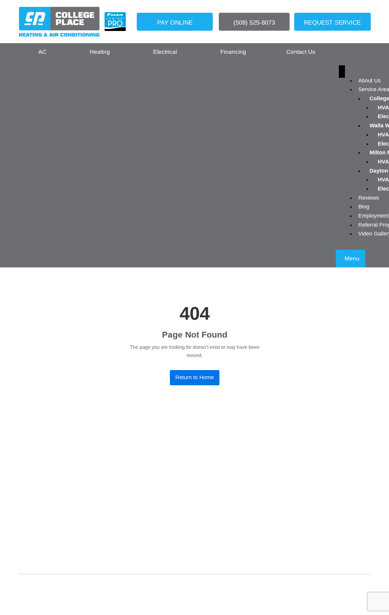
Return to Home (194, 377)
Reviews (368, 198)
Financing (233, 52)
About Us (369, 80)
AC (42, 52)
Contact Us (300, 52)
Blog (363, 207)
